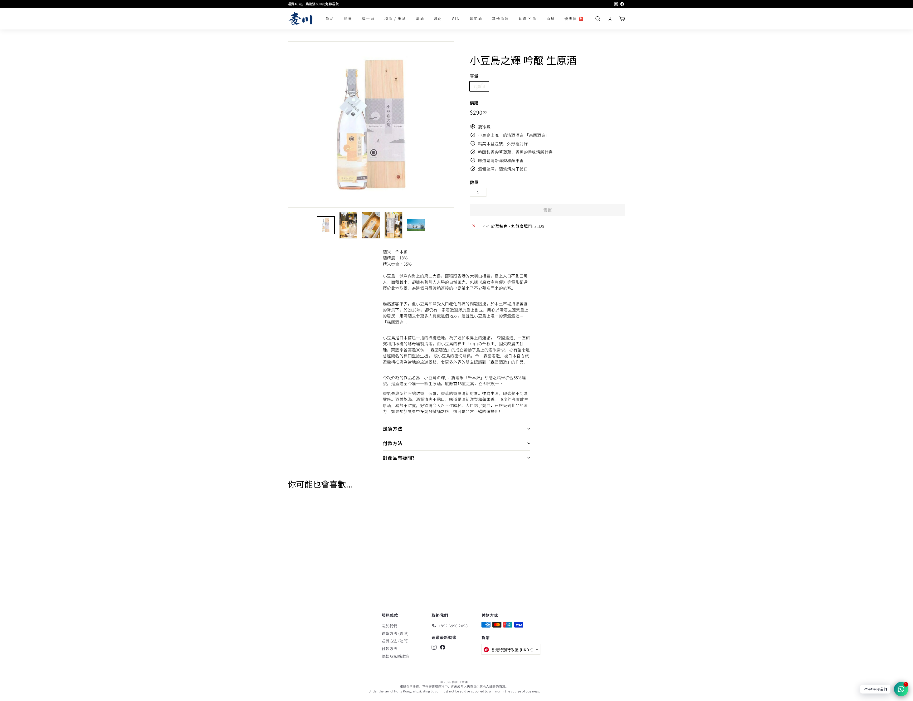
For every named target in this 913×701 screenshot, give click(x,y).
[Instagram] (434, 647)
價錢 (474, 102)
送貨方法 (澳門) (395, 641)
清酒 (420, 18)
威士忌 (368, 18)
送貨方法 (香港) (395, 633)
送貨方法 (392, 428)
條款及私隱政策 (395, 656)
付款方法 (392, 443)
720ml (479, 86)
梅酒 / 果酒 (395, 18)
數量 (474, 182)
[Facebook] (442, 647)
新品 (330, 18)
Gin (456, 18)
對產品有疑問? (399, 457)
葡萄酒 (476, 18)
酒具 (550, 18)
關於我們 (389, 625)
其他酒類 (500, 18)
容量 (474, 76)
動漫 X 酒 (528, 18)
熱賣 (348, 18)
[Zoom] (371, 124)
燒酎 (438, 18)
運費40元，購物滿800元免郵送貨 (313, 3)
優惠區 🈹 (574, 18)
